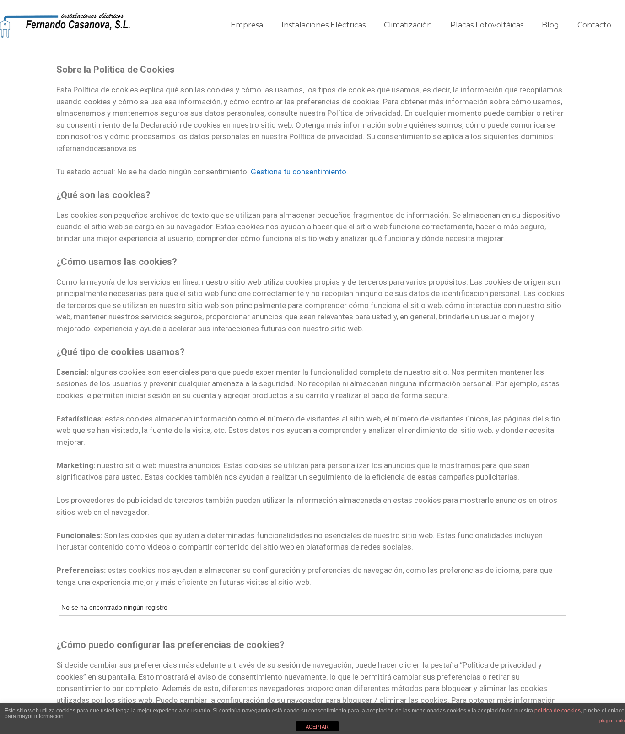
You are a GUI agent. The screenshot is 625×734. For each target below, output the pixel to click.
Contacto (594, 25)
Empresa (247, 25)
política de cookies (557, 710)
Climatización (408, 25)
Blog (550, 25)
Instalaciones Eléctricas (323, 25)
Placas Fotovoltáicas (486, 25)
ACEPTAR (317, 726)
